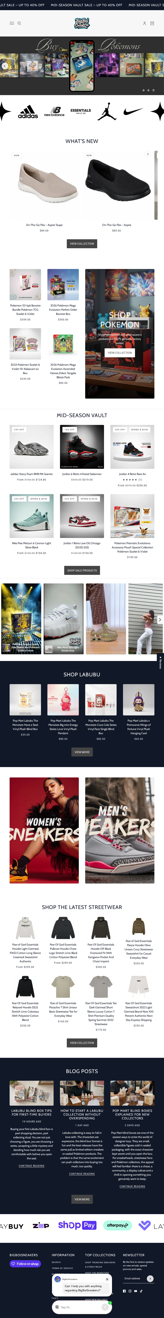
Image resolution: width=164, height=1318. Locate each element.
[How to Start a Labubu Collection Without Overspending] (82, 1093)
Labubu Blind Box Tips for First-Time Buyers (31, 1112)
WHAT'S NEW (82, 141)
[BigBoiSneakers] (82, 23)
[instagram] (130, 1291)
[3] (153, 90)
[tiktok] (141, 1291)
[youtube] (135, 1291)
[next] (159, 67)
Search (56, 1262)
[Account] (144, 23)
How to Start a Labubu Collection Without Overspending (82, 1114)
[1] (143, 90)
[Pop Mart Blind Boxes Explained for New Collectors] (132, 1093)
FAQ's (55, 1298)
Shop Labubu (82, 674)
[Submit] (150, 1278)
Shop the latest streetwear (82, 907)
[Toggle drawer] (12, 23)
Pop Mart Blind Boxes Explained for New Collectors (132, 1114)
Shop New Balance (96, 1299)
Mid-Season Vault (82, 415)
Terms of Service (62, 1268)
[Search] (19, 23)
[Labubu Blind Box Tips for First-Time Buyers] (32, 1093)
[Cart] (152, 23)
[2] (148, 90)
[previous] (5, 66)
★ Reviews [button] (160, 662)
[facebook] (124, 1291)
